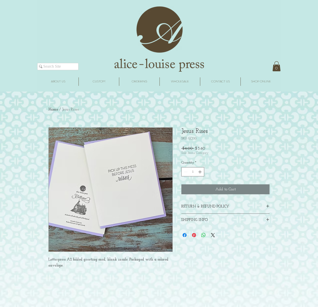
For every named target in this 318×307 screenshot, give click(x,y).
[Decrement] (185, 171)
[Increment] (200, 171)
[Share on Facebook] (185, 235)
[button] (276, 66)
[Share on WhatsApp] (203, 235)
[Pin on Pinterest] (194, 235)
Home (53, 109)
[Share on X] (213, 235)
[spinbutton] (192, 171)
